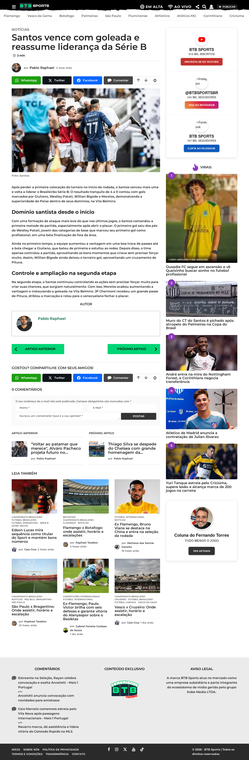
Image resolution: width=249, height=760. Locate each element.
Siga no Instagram (202, 105)
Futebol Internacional (130, 517)
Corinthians (212, 16)
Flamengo (12, 16)
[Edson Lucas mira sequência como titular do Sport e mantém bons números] (34, 496)
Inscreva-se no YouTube (202, 61)
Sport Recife (20, 526)
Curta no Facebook (202, 148)
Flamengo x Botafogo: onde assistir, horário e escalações (83, 532)
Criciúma (237, 16)
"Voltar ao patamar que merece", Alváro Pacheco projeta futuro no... (56, 448)
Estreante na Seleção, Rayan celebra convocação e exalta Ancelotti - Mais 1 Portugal (48, 682)
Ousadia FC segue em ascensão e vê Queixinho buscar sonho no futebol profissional (198, 271)
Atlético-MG (186, 16)
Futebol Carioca (125, 602)
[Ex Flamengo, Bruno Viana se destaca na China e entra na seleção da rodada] (137, 496)
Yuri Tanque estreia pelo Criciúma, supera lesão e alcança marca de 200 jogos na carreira (198, 487)
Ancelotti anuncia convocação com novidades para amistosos (46, 698)
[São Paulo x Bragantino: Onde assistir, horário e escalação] (34, 576)
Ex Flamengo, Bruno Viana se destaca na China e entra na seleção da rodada (136, 530)
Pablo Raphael (52, 318)
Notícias (20, 30)
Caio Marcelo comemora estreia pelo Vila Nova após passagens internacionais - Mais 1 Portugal (47, 713)
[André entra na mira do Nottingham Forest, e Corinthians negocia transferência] (201, 353)
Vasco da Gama (39, 16)
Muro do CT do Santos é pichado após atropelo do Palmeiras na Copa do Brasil (200, 324)
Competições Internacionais (81, 596)
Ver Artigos (201, 551)
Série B (44, 523)
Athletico (162, 16)
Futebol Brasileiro (24, 520)
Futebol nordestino (25, 523)
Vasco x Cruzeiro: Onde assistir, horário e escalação (135, 611)
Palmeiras (90, 16)
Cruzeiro (120, 599)
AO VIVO (182, 7)
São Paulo (113, 16)
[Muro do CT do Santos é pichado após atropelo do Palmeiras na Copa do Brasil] (201, 299)
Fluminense (137, 16)
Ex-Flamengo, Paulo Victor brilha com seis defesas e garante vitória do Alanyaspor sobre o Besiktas (85, 611)
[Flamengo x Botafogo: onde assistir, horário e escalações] (86, 496)
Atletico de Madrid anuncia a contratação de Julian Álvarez (192, 435)
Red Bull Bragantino (38, 599)
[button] (14, 7)
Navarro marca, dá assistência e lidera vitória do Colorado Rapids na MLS (48, 729)
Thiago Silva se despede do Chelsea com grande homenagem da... (132, 448)
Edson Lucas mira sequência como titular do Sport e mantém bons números (34, 536)
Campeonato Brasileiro (27, 517)
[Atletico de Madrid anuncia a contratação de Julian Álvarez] (201, 409)
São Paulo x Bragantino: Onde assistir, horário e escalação (33, 610)
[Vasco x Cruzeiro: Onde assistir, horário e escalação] (137, 576)
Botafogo (66, 16)
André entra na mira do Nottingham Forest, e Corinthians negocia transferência (198, 378)
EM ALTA (154, 7)
